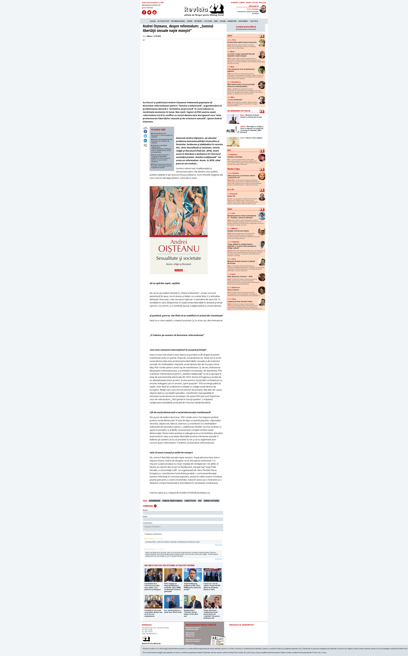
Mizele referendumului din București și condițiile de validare (161, 141)
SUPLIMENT (243, 21)
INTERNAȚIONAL (178, 21)
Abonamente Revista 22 (151, 5)
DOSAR (223, 21)
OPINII (189, 21)
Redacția (262, 2)
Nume (145, 510)
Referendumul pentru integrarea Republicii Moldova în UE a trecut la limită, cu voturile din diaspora (160, 158)
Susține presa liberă (246, 27)
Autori (255, 2)
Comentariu (147, 523)
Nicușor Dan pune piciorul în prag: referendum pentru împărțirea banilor (161, 166)
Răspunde (218, 545)
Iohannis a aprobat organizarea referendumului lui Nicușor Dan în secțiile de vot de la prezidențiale (161, 148)
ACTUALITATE (163, 21)
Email (145, 516)
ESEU (216, 21)
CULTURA (208, 21)
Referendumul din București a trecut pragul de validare (161, 135)
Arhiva (248, 2)
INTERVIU (198, 21)
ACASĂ (153, 21)
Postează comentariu (153, 534)
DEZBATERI (232, 21)
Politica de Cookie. (319, 652)
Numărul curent (238, 2)
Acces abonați (147, 8)
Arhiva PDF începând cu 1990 (153, 2)
